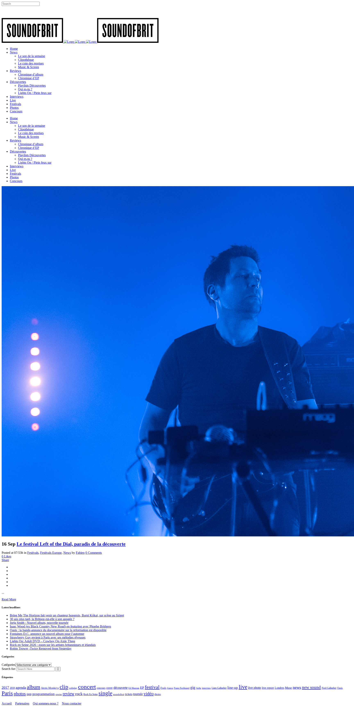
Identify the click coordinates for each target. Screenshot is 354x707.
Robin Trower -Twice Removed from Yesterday (40, 648)
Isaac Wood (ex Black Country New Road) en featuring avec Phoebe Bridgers (60, 626)
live (243, 687)
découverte (120, 687)
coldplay (73, 688)
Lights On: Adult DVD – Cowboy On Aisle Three (42, 641)
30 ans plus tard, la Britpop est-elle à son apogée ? (42, 619)
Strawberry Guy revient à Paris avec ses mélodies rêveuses (47, 637)
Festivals (33, 552)
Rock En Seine (90, 694)
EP (142, 687)
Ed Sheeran (133, 688)
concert (87, 686)
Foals (163, 687)
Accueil (7, 703)
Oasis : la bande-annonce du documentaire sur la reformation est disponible (58, 630)
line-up (232, 688)
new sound (311, 687)
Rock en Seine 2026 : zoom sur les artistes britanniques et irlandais (53, 645)
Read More (9, 599)
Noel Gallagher (329, 688)
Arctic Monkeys (50, 688)
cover (109, 687)
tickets (128, 694)
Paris (7, 693)
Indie (198, 688)
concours (101, 688)
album (33, 687)
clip (64, 687)
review (68, 693)
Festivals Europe (51, 552)
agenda (21, 687)
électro (157, 694)
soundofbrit (118, 694)
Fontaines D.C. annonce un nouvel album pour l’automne (47, 634)
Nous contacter (71, 703)
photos (20, 693)
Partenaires (22, 703)
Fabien (80, 552)
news (297, 687)
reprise (59, 694)
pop (29, 694)
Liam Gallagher (219, 688)
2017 (5, 687)
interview (206, 688)
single (105, 693)
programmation (43, 694)
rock (79, 694)
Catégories (8, 664)
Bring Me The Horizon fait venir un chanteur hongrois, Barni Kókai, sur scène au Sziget (67, 615)
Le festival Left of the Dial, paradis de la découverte (71, 544)
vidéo (149, 693)
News (67, 552)
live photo (254, 687)
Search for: (9, 669)
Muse (288, 687)
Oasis (340, 688)
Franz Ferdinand (181, 688)
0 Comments (93, 552)
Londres (279, 687)
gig (192, 687)
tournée (138, 694)
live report (268, 687)
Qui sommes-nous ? (45, 703)
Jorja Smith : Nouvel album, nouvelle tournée (39, 622)
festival (152, 687)
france (170, 688)
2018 (12, 688)
